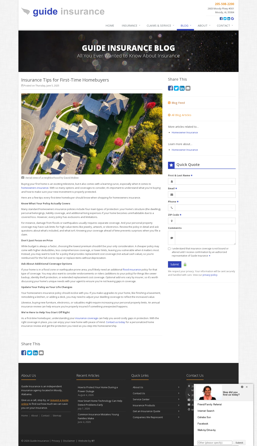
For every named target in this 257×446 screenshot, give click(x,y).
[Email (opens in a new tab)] (41, 353)
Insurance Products (144, 405)
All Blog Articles (181, 115)
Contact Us (139, 393)
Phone (173, 201)
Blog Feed (178, 103)
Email (172, 188)
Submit (174, 264)
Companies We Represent (148, 417)
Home (110, 25)
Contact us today (115, 322)
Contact (225, 25)
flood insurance (132, 269)
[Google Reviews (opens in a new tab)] (232, 18)
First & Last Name (180, 175)
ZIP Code (175, 214)
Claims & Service (160, 25)
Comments (175, 228)
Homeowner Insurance (185, 132)
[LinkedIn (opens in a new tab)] (228, 18)
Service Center (141, 399)
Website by (86, 440)
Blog (186, 25)
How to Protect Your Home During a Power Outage (98, 391)
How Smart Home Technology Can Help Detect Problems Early (100, 404)
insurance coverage (86, 318)
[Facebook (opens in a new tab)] (221, 18)
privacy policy (210, 274)
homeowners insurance (35, 187)
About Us (138, 387)
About (204, 25)
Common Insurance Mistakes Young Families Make (98, 418)
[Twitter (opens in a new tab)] (225, 18)
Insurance (131, 25)
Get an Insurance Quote (146, 411)
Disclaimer (69, 440)
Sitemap (57, 415)
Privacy (56, 440)
